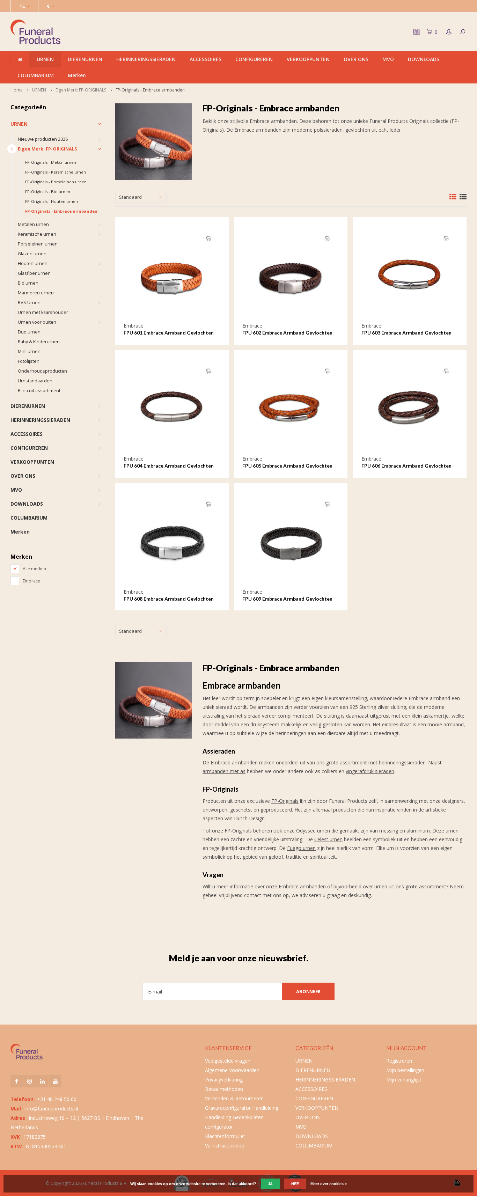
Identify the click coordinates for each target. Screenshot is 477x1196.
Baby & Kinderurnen (39, 342)
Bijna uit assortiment (39, 391)
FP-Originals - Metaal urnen (50, 162)
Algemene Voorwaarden (232, 1070)
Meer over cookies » (328, 1184)
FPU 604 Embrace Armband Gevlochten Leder (169, 466)
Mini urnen (29, 351)
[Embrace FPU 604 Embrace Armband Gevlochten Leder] (172, 407)
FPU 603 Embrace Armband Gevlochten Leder (406, 333)
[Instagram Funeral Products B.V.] (29, 1081)
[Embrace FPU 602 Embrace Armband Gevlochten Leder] (290, 274)
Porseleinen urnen (38, 244)
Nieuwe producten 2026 (43, 139)
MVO (388, 59)
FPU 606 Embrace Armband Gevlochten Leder (406, 466)
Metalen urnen (33, 224)
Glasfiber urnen (34, 273)
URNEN (45, 59)
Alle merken (34, 569)
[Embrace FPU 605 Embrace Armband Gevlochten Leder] (290, 407)
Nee (295, 1184)
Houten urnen (32, 263)
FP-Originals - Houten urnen (51, 201)
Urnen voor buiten (37, 322)
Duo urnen (29, 332)
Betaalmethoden (224, 1089)
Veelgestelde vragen (227, 1060)
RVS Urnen (29, 303)
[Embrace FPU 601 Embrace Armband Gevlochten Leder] (172, 274)
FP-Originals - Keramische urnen (55, 172)
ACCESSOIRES (205, 59)
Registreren (399, 1060)
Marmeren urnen (36, 293)
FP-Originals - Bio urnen (47, 191)
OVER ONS (356, 59)
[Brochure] (415, 32)
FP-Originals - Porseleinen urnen (56, 181)
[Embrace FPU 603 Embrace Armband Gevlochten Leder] (409, 274)
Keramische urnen (37, 234)
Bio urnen (28, 283)
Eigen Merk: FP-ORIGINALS (81, 90)
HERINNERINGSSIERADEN (146, 59)
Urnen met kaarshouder (43, 312)
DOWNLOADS (423, 59)
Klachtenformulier (225, 1136)
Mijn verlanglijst (403, 1079)
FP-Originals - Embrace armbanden (150, 90)
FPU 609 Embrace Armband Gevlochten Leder (287, 599)
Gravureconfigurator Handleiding (241, 1108)
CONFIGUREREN (254, 59)
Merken (77, 75)
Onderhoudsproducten (42, 371)
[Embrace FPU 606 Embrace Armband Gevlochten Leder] (409, 407)
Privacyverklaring (224, 1079)
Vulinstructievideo (224, 1145)
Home (16, 90)
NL (22, 6)
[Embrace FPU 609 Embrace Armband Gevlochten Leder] (290, 539)
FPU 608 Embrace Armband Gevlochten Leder (169, 599)
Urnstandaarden (35, 381)
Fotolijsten (28, 361)
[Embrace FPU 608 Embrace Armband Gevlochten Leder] (172, 539)
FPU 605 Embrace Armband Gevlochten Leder (287, 466)
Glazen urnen (32, 254)
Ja (270, 1184)
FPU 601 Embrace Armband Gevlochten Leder (169, 333)
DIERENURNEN (85, 59)
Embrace (31, 581)
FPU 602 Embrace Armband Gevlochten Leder (287, 333)
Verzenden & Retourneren (234, 1098)
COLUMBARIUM (35, 75)
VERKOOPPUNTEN (308, 59)
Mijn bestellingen (405, 1070)
